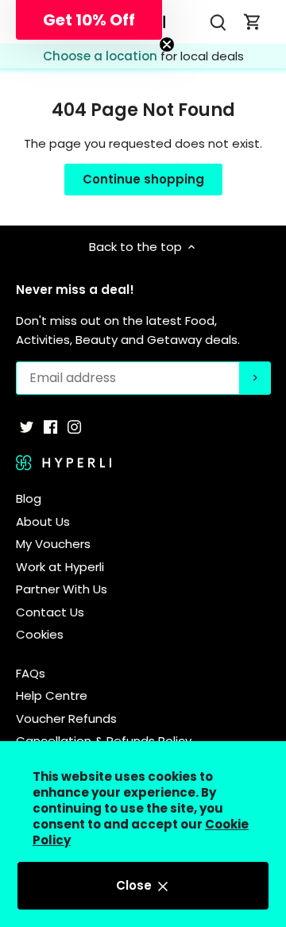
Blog (28, 498)
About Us (43, 521)
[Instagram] (74, 426)
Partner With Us (61, 589)
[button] (89, 20)
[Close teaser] (167, 44)
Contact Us (50, 612)
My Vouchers (53, 543)
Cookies (40, 634)
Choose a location (101, 56)
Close (135, 885)
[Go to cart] (252, 22)
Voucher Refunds (66, 718)
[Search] (217, 22)
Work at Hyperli (60, 566)
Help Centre (51, 695)
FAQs (30, 673)
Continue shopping (143, 179)
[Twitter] (26, 426)
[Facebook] (50, 426)
